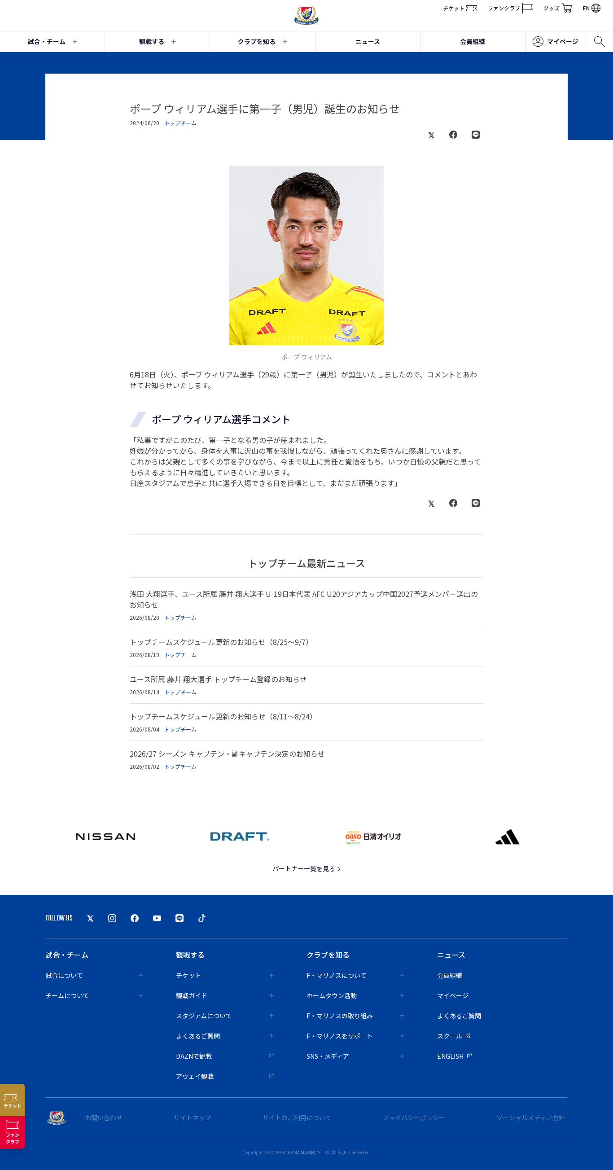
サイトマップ (192, 1117)
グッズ (551, 8)
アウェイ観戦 (195, 1076)
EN (586, 8)
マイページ (562, 41)
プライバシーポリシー (413, 1117)
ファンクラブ (504, 8)
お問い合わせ (104, 1117)
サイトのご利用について (297, 1117)
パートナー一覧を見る (304, 868)
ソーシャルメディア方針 (530, 1117)
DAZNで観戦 (194, 1056)
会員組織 (472, 41)
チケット (453, 8)
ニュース (367, 41)
